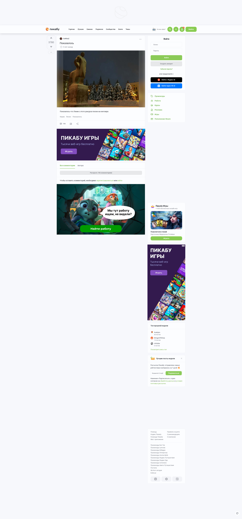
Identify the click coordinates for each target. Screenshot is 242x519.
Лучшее (81, 29)
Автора (81, 165)
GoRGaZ (66, 39)
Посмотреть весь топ (159, 349)
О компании (171, 437)
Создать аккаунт (166, 64)
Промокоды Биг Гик (158, 445)
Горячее (72, 29)
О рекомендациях (173, 434)
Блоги (120, 29)
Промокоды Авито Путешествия (162, 465)
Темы (128, 29)
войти (119, 181)
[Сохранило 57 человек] (71, 124)
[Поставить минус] (51, 47)
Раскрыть (101, 173)
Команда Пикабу (157, 437)
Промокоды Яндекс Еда (159, 460)
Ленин (68, 117)
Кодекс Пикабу (156, 434)
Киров (62, 117)
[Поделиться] (77, 124)
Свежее (90, 29)
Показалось (77, 117)
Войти (191, 29)
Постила (154, 468)
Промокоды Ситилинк (159, 463)
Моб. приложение (157, 439)
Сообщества (110, 29)
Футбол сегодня (156, 470)
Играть (166, 238)
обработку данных (167, 381)
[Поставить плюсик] (51, 38)
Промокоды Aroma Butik (159, 455)
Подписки (99, 29)
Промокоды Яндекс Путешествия (163, 458)
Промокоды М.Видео (158, 450)
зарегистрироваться (105, 181)
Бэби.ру (153, 473)
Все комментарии (67, 165)
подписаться (173, 373)
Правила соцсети (173, 432)
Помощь (154, 432)
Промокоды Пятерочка (159, 453)
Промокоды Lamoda (158, 448)
